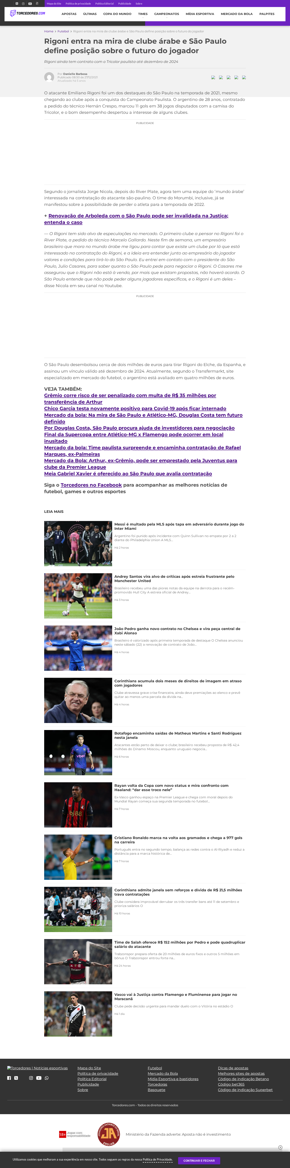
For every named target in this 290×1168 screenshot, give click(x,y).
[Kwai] (37, 3)
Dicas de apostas (233, 1068)
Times (142, 14)
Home (48, 31)
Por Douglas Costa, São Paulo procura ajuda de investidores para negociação (139, 428)
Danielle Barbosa (75, 74)
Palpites (266, 14)
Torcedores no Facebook (91, 485)
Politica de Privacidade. (158, 1159)
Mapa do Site (54, 3)
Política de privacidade (78, 3)
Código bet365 (231, 1084)
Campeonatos (166, 14)
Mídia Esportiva (200, 14)
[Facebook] (12, 3)
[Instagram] (23, 3)
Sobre (139, 3)
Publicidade (124, 3)
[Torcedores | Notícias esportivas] (27, 13)
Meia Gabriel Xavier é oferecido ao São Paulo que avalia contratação (128, 473)
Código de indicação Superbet (245, 1090)
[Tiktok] (23, 1079)
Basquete (156, 1090)
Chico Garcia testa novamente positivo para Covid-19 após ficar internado (135, 408)
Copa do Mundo (117, 14)
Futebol (63, 31)
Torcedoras (157, 1084)
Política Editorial (104, 3)
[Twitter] (17, 3)
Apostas (69, 14)
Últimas (90, 14)
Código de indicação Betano (243, 1079)
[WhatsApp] (46, 1078)
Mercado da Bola (237, 14)
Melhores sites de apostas (241, 1073)
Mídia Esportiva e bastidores (173, 1079)
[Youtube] (30, 3)
